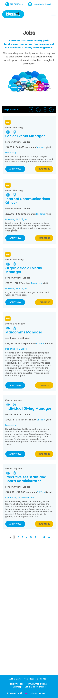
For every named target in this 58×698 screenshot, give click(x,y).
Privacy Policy (16, 683)
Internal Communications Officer (27, 201)
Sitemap (17, 686)
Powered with (15, 693)
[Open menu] (53, 14)
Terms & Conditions (36, 683)
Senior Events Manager (25, 136)
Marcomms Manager (23, 332)
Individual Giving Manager (28, 408)
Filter (31, 109)
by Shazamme (37, 693)
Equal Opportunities (35, 686)
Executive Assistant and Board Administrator (25, 479)
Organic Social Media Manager (23, 270)
